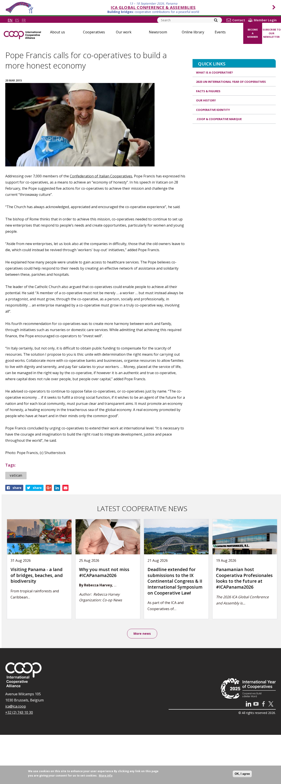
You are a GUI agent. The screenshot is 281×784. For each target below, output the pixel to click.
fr (24, 20)
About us (57, 32)
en (10, 20)
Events (220, 32)
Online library (193, 32)
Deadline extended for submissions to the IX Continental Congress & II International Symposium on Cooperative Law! (175, 581)
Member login (265, 20)
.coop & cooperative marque (219, 119)
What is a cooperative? (214, 72)
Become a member (252, 33)
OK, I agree (242, 773)
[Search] (216, 20)
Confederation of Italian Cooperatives (101, 176)
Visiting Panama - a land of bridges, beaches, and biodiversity (37, 575)
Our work (123, 32)
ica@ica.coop (15, 706)
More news (142, 633)
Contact (238, 20)
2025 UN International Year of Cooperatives (231, 82)
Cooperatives (94, 32)
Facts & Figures (208, 91)
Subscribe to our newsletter (272, 33)
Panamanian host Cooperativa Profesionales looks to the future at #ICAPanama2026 (244, 578)
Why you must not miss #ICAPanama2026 (104, 572)
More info (105, 775)
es (17, 20)
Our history (206, 100)
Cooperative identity (213, 110)
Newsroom (158, 32)
